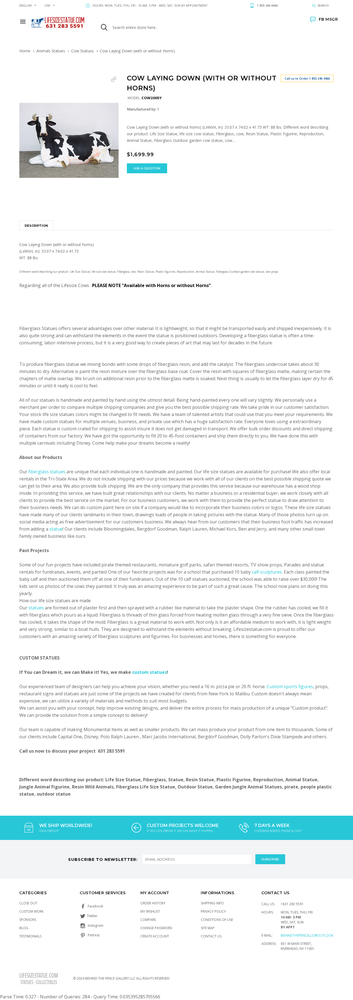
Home (24, 50)
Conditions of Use (217, 919)
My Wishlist (150, 911)
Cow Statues (82, 50)
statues (36, 608)
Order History (152, 903)
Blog (23, 928)
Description (36, 226)
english (25, 5)
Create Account (154, 936)
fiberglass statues (46, 472)
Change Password (156, 928)
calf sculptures (267, 572)
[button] (113, 79)
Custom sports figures (290, 686)
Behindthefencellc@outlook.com (311, 935)
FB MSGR (328, 19)
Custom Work (31, 911)
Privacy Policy (213, 911)
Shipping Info (212, 903)
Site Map (208, 928)
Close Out (28, 903)
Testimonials (30, 936)
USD (47, 5)
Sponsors (27, 919)
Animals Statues (50, 50)
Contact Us (211, 936)
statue (56, 529)
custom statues (149, 672)
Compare (148, 919)
